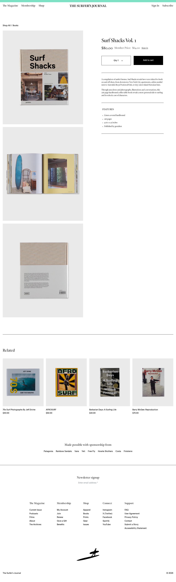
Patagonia (48, 451)
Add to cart (148, 60)
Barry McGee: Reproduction (145, 410)
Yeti (83, 451)
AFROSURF (51, 410)
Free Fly (91, 451)
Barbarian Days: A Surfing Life (102, 410)
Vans (77, 451)
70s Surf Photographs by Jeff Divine (19, 410)
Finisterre (128, 451)
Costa (118, 451)
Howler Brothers (105, 451)
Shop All (7, 26)
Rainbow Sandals (64, 451)
